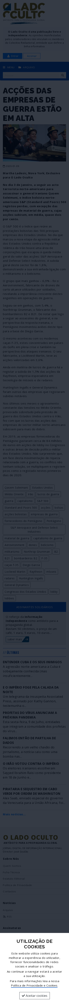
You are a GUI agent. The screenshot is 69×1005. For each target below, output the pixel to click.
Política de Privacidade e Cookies (34, 985)
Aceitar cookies (36, 996)
